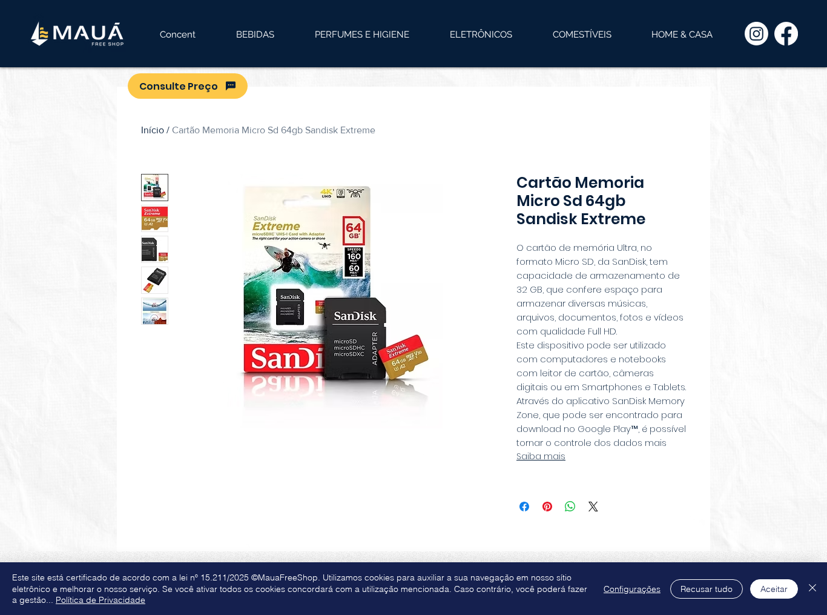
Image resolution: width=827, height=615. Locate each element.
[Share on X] (593, 506)
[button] (255, 34)
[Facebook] (786, 33)
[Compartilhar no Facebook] (524, 506)
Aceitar (774, 588)
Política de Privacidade (100, 599)
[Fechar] (812, 588)
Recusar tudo (706, 588)
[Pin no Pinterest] (547, 506)
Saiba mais (540, 456)
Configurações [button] (632, 588)
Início (152, 130)
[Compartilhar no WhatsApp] (570, 506)
